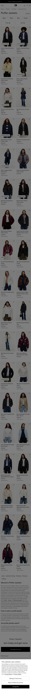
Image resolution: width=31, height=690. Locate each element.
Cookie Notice (8, 674)
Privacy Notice (17, 674)
